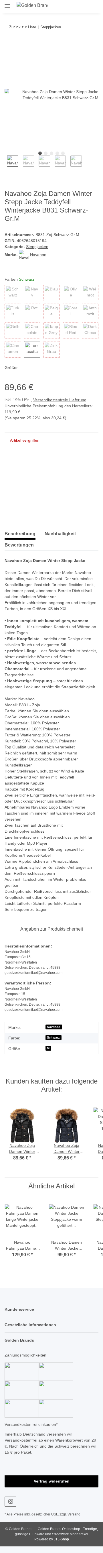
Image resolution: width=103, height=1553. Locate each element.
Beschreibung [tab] (20, 534)
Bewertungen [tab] (19, 545)
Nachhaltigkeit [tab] (60, 534)
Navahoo (54, 1033)
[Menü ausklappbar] (7, 3)
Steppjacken (37, 247)
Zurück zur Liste (22, 27)
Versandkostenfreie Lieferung (62, 400)
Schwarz (53, 1044)
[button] (71, 6)
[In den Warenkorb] (9, 45)
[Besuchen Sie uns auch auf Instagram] (10, 1508)
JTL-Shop (61, 1545)
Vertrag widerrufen (51, 1487)
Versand (75, 1520)
